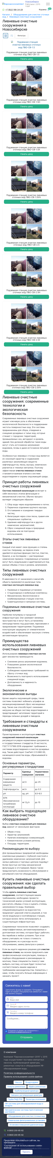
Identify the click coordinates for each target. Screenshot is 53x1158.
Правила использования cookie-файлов (23, 1077)
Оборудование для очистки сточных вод (26, 1116)
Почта (13, 1004)
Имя (11, 998)
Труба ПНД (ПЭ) (15, 1099)
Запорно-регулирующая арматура (26, 1095)
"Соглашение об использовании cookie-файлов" (23, 1147)
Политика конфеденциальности (19, 1073)
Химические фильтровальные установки (26, 1120)
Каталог (6, 14)
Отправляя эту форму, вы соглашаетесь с (23, 1031)
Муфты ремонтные (37, 1086)
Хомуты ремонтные (16, 1086)
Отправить (26, 1037)
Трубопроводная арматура (26, 1091)
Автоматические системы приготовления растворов (24, 1111)
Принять (26, 1152)
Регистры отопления (35, 1099)
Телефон (13, 1011)
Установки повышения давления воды (26, 1124)
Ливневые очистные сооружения (25, 17)
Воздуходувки (32, 1082)
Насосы (18, 1082)
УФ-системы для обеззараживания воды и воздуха (24, 1104)
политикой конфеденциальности (19, 1032)
